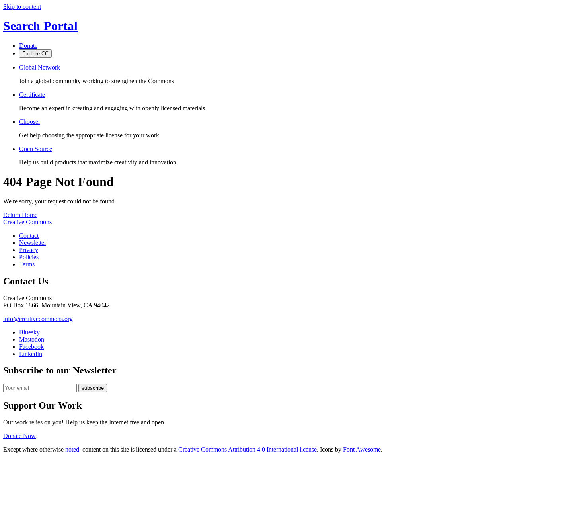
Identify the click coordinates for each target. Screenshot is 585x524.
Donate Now (19, 435)
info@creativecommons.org (38, 318)
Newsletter (32, 242)
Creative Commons (27, 222)
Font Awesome (362, 449)
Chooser (29, 121)
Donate (28, 45)
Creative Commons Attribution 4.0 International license (247, 449)
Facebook (31, 346)
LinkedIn (30, 353)
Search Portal (40, 26)
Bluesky (29, 332)
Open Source (35, 148)
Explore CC (35, 54)
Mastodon (31, 339)
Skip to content (22, 6)
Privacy (28, 249)
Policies (29, 257)
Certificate (32, 94)
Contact (29, 235)
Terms (27, 264)
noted (72, 449)
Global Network (39, 67)
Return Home (20, 214)
